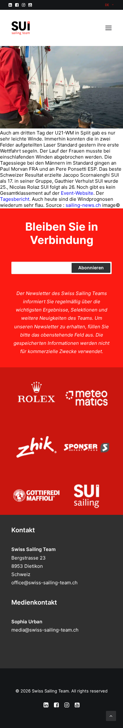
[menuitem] (109, 5)
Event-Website (77, 193)
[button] (10, 5)
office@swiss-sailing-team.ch (44, 583)
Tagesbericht (14, 199)
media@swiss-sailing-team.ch (45, 630)
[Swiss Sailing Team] (20, 27)
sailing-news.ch (83, 205)
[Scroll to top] (111, 715)
